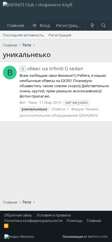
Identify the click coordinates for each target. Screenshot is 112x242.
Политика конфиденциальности (33, 220)
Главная (15, 25)
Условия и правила (53, 215)
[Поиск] (103, 25)
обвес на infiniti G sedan (52, 68)
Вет (23, 102)
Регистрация (60, 35)
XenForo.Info (98, 236)
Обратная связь (18, 215)
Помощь (75, 220)
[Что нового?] (92, 25)
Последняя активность (23, 35)
